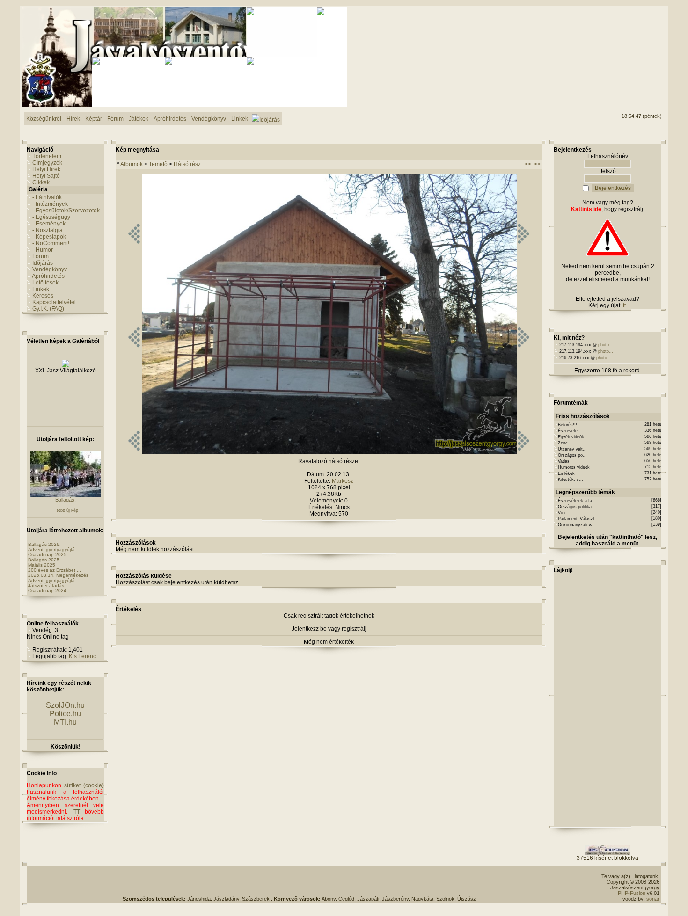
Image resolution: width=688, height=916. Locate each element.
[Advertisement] (624, 42)
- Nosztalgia (47, 230)
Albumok (131, 164)
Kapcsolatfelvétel (54, 302)
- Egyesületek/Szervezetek (66, 210)
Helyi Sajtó (46, 176)
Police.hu (65, 714)
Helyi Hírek (46, 169)
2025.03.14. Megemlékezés (58, 575)
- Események (49, 223)
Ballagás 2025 (43, 559)
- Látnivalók (47, 197)
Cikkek (41, 182)
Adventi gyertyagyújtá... (53, 549)
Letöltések (45, 282)
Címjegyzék (47, 163)
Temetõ (158, 164)
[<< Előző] (134, 452)
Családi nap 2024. (48, 590)
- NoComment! (50, 243)
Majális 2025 (41, 564)
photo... (605, 344)
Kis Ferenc (82, 656)
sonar (652, 898)
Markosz (342, 481)
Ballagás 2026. (44, 544)
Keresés (42, 295)
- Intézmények (50, 204)
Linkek (40, 289)
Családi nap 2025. (48, 554)
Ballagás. (65, 499)
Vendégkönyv (49, 269)
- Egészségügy (51, 217)
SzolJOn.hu (65, 705)
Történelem (46, 156)
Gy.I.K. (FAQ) (48, 308)
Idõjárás (42, 263)
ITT (76, 811)
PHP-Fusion (631, 893)
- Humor (42, 250)
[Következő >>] (523, 452)
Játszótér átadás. (47, 585)
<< (528, 164)
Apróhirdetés (48, 276)
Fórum (40, 256)
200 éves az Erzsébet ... (54, 570)
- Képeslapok (49, 236)
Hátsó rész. (188, 164)
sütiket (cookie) (84, 785)
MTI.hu (65, 722)
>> (537, 164)
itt (624, 305)
